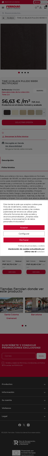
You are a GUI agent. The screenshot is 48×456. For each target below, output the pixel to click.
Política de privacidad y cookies (31, 246)
